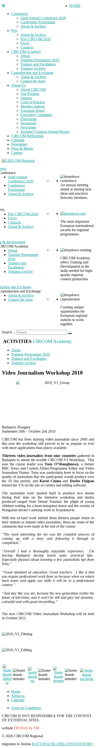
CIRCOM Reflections (27, 136)
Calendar (17, 140)
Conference (19, 14)
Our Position (30, 94)
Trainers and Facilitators (38, 64)
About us (18, 696)
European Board (33, 111)
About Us (18, 85)
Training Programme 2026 (40, 60)
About (25, 56)
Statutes (26, 98)
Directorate (29, 119)
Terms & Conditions (26, 708)
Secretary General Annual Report (45, 132)
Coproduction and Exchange (32, 73)
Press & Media (22, 148)
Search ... (9, 332)
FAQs (25, 43)
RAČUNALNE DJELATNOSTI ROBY (62, 744)
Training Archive (33, 68)
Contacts (27, 47)
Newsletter (28, 127)
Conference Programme (38, 22)
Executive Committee (36, 115)
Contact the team (33, 81)
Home (15, 691)
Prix (14, 31)
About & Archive (33, 26)
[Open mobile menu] (3, 6)
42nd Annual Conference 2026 (43, 18)
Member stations (33, 106)
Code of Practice (33, 102)
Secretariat (28, 123)
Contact (17, 153)
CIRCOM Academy (26, 52)
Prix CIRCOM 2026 (36, 39)
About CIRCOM (33, 89)
